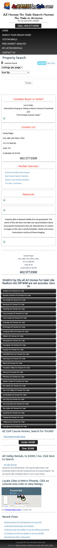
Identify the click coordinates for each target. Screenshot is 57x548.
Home (5, 30)
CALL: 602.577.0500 (28, 26)
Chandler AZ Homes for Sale (14, 322)
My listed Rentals (12, 48)
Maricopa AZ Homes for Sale (14, 359)
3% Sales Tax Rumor (13, 183)
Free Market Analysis (14, 44)
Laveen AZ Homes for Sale (13, 350)
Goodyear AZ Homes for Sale (14, 345)
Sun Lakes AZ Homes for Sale (14, 408)
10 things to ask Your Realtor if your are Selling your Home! (26, 529)
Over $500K (28, 448)
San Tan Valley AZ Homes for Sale (16, 390)
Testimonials (9, 39)
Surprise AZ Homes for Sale (14, 413)
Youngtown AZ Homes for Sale (15, 426)
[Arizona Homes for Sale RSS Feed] (3, 543)
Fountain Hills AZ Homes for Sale (15, 331)
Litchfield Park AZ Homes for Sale (16, 354)
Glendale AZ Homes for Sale (14, 341)
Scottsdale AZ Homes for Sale (14, 395)
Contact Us (8, 52)
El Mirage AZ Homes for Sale (14, 327)
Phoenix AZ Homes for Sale (13, 377)
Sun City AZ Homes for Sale (13, 399)
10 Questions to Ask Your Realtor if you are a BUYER (24, 533)
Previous (28, 83)
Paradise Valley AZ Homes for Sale (16, 368)
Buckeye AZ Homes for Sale (13, 304)
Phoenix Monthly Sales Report (17, 172)
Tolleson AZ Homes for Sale (14, 422)
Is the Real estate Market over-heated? (19, 526)
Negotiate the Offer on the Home (17, 537)
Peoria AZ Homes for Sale (13, 372)
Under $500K (28, 442)
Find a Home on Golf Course (14, 437)
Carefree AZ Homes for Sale (14, 309)
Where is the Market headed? (17, 180)
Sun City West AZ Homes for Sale (16, 404)
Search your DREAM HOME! (16, 35)
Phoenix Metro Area (13, 510)
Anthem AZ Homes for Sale (13, 291)
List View (41, 63)
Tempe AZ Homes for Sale (13, 417)
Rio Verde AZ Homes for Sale (14, 386)
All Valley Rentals (10, 465)
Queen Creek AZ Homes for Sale (15, 381)
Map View (51, 63)
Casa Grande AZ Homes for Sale (15, 313)
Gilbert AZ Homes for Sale (13, 336)
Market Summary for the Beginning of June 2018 (22, 522)
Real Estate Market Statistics (16, 176)
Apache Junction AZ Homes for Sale (17, 295)
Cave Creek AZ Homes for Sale (15, 318)
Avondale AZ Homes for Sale (14, 300)
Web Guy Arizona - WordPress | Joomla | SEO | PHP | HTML (34, 545)
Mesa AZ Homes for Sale (12, 363)
